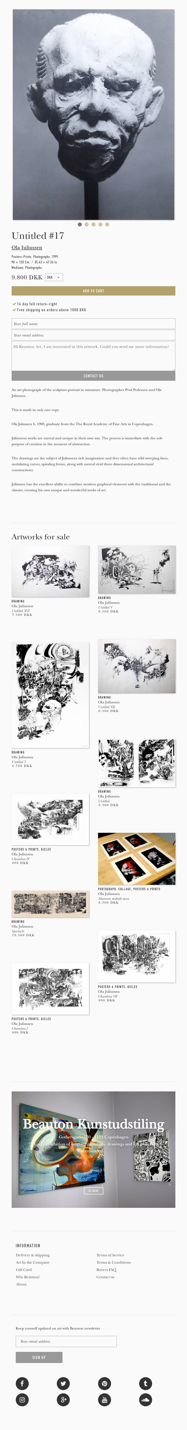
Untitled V (105, 607)
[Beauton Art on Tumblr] (145, 1383)
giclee (46, 849)
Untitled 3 (19, 762)
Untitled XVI (20, 611)
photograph (107, 889)
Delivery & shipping (33, 1255)
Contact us (105, 1277)
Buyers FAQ (106, 1270)
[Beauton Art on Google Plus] (63, 1399)
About (21, 1284)
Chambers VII (107, 996)
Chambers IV (20, 859)
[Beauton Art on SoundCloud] (145, 1399)
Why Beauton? (28, 1277)
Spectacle (18, 931)
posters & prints (25, 849)
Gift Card (24, 1270)
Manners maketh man (113, 899)
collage (124, 889)
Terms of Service (110, 1255)
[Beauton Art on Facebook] (22, 1383)
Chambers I (19, 1028)
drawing (18, 601)
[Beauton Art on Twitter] (63, 1383)
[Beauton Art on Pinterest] (104, 1383)
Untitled (103, 801)
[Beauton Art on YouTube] (104, 1399)
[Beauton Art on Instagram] (22, 1399)
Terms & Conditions (113, 1262)
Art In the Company (32, 1262)
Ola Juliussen (27, 247)
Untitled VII (106, 707)
